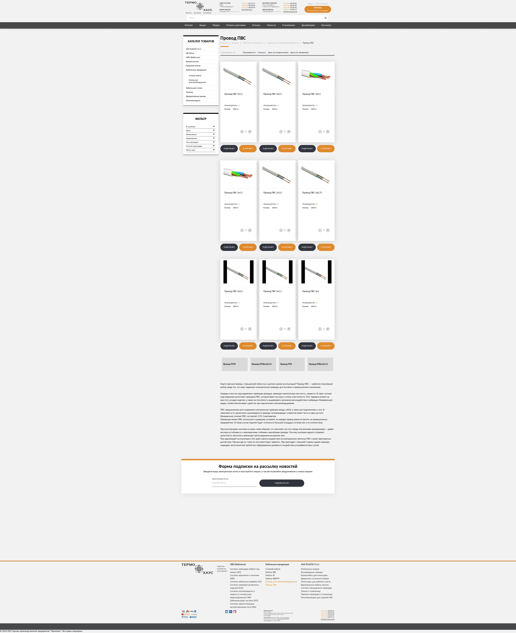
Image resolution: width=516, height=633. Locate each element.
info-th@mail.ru (247, 9)
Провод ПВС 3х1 (310, 291)
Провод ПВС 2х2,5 (272, 94)
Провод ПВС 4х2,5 (233, 291)
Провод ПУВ (286, 364)
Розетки (189, 92)
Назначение (191, 134)
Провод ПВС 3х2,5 (311, 94)
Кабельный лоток (194, 88)
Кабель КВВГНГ (273, 579)
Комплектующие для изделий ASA (316, 598)
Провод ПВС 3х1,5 (233, 193)
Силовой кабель (195, 76)
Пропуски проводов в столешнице (316, 594)
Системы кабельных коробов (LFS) (246, 582)
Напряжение (191, 138)
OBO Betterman (193, 57)
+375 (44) (248, 5)
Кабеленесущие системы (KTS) (244, 601)
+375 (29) (248, 7)
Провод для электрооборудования (197, 81)
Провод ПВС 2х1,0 (272, 193)
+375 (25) (290, 5)
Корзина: (318, 8)
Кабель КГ (270, 575)
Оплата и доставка (236, 25)
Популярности (249, 52)
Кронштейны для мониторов (314, 575)
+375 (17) (248, 3)
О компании (288, 25)
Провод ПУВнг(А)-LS (318, 364)
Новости (271, 25)
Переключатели (193, 66)
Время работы (225, 10)
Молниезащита (193, 101)
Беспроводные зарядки (312, 572)
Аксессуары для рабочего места (315, 582)
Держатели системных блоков (315, 579)
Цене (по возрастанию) (278, 52)
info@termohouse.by (290, 11)
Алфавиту (261, 52)
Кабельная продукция (196, 70)
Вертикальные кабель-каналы (315, 585)
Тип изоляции (192, 142)
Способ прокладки (194, 146)
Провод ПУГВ (229, 364)
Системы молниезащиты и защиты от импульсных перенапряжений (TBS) (242, 594)
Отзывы (256, 25)
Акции (202, 25)
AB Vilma (190, 53)
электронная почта (220, 479)
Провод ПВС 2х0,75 (312, 193)
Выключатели (192, 62)
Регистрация (321, 4)
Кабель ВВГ (271, 572)
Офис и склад (225, 3)
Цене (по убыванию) (299, 52)
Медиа (216, 25)
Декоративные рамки (196, 96)
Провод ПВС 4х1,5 (272, 291)
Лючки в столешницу (310, 591)
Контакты (326, 25)
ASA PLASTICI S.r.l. (194, 49)
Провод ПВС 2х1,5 (233, 94)
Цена (188, 130)
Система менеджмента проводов (316, 588)
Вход (310, 4)
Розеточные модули (310, 569)
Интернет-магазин (269, 3)
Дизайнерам (308, 25)
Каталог (189, 25)
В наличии (190, 127)
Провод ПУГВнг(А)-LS (262, 364)
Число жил (190, 150)
